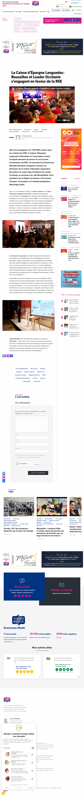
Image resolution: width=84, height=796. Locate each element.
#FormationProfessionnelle (45, 524)
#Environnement (14, 131)
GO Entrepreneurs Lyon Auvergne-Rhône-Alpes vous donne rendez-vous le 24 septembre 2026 (74, 222)
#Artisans (17, 31)
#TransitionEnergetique (22, 378)
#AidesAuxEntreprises (29, 28)
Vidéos (67, 10)
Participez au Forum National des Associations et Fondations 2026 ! (74, 240)
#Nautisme (74, 185)
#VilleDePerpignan (75, 247)
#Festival (64, 247)
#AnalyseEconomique (10, 524)
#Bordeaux (7, 518)
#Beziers (72, 518)
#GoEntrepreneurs (66, 213)
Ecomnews (75, 3)
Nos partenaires (15, 718)
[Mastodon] (6, 356)
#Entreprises (16, 525)
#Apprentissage (54, 520)
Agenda (57, 10)
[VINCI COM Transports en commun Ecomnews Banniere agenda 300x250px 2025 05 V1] (71, 279)
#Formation (47, 522)
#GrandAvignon (76, 195)
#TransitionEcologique (31, 25)
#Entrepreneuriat (66, 211)
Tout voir (77, 178)
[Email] (9, 356)
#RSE (44, 375)
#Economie (27, 129)
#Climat (17, 28)
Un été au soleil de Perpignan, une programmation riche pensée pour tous (73, 256)
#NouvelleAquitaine (10, 520)
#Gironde (16, 518)
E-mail (17, 441)
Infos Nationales (8, 11)
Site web (17, 448)
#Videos (42, 378)
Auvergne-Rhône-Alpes (30, 11)
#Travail (35, 378)
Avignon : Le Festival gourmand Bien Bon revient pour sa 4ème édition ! (73, 203)
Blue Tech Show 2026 (73, 190)
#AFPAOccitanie (42, 520)
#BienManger (65, 195)
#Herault (39, 518)
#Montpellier (27, 381)
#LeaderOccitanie (37, 131)
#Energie (44, 129)
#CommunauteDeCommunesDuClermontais (27, 21)
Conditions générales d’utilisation (41, 787)
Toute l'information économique (15, 4)
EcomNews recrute (56, 787)
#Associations (65, 231)
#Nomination (73, 524)
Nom (16, 434)
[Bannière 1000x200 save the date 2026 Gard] (42, 47)
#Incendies (18, 18)
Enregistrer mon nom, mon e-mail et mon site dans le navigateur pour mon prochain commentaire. (31, 456)
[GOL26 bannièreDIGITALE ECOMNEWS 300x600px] (71, 149)
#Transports (18, 25)
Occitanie (18, 11)
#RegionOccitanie (34, 375)
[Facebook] (3, 356)
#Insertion (59, 524)
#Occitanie (37, 381)
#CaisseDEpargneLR (15, 129)
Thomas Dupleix (27, 136)
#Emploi (36, 129)
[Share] (11, 356)
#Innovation (25, 131)
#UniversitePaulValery (30, 31)
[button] (48, 12)
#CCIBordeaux (24, 524)
